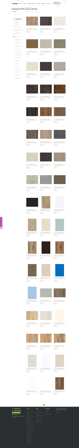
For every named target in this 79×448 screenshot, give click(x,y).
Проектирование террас (40, 415)
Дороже (36, 11)
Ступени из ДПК (29, 428)
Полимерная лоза (30, 433)
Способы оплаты (38, 422)
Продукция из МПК (30, 415)
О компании (47, 408)
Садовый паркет (29, 429)
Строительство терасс (31, 3)
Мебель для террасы (30, 432)
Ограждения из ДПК (30, 424)
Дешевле (32, 11)
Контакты (48, 3)
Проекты (38, 3)
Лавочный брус (29, 437)
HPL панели (29, 436)
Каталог (20, 3)
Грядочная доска (29, 438)
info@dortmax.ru (16, 414)
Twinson (16, 22)
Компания (43, 3)
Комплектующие (29, 442)
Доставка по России (39, 418)
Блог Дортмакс (47, 411)
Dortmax (16, 21)
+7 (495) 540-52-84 (56, 3)
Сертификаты (47, 410)
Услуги (24, 3)
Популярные (27, 11)
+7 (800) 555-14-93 (56, 2)
